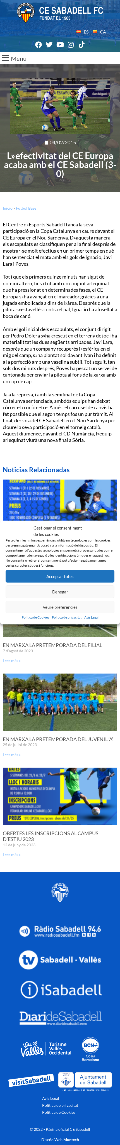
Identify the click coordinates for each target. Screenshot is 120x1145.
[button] (60, 58)
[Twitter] (49, 44)
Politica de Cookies (35, 617)
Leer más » (12, 660)
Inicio (8, 208)
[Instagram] (71, 44)
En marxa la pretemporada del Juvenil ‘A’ (58, 739)
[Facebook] (38, 44)
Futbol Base (26, 208)
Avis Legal (91, 617)
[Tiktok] (81, 44)
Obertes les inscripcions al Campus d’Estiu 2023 (51, 836)
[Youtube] (60, 44)
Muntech (71, 1139)
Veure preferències (60, 607)
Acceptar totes (60, 576)
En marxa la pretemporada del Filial (52, 645)
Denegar (60, 591)
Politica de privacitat (66, 617)
